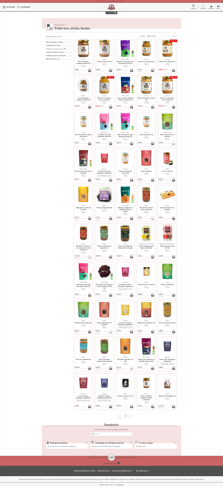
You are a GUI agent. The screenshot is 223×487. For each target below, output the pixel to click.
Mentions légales (104, 471)
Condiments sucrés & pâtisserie (56, 56)
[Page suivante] (130, 416)
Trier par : (143, 36)
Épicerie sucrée (60, 25)
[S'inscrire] (129, 434)
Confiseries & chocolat (53, 45)
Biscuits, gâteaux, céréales (54, 42)
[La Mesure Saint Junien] (111, 7)
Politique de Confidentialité (122, 471)
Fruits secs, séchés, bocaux (54, 49)
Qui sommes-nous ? (142, 471)
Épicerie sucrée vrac (52, 59)
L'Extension (121, 485)
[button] (203, 7)
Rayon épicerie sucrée (53, 37)
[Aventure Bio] (111, 457)
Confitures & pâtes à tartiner (55, 52)
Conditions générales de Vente (84, 471)
